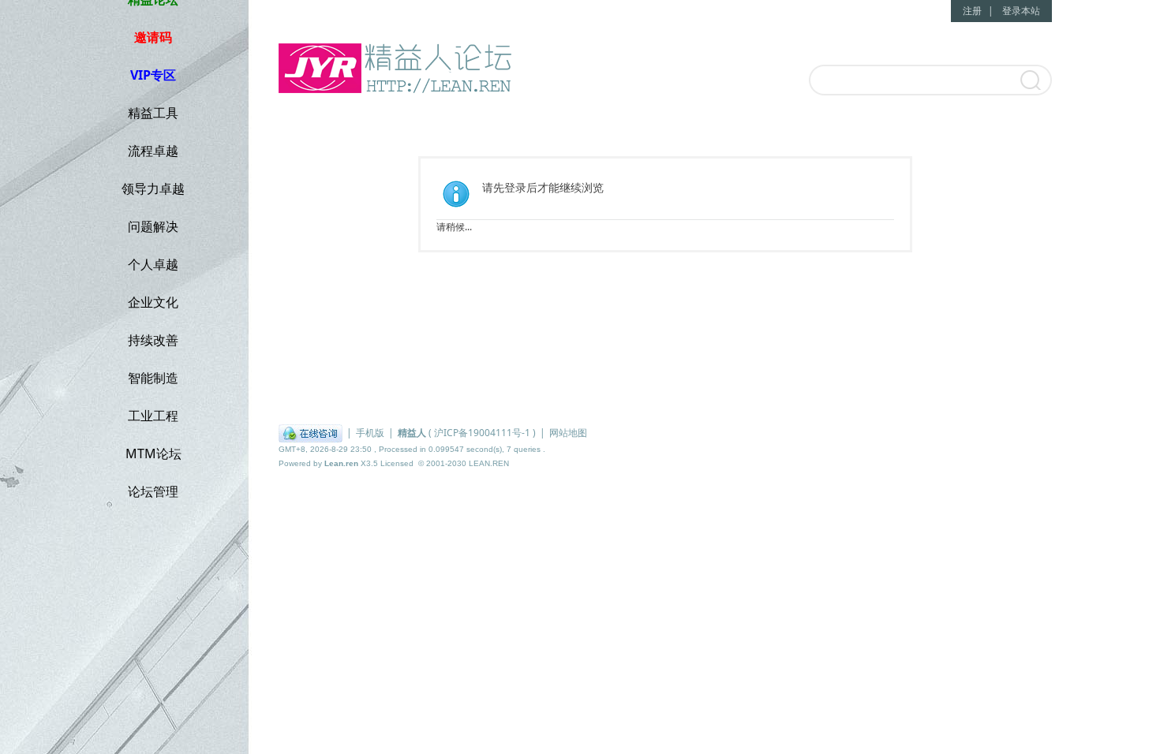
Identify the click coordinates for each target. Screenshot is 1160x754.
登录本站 (1021, 10)
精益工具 (153, 112)
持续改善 (153, 340)
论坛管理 (153, 491)
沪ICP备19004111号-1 (482, 432)
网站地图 (568, 432)
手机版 (370, 432)
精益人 (412, 432)
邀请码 (153, 37)
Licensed (396, 463)
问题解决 (153, 226)
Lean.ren (341, 463)
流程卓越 (153, 150)
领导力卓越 (153, 188)
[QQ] (310, 432)
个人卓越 (153, 264)
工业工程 (153, 415)
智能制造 (153, 377)
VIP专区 (153, 75)
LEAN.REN (489, 463)
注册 (972, 10)
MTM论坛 (153, 453)
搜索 (1029, 81)
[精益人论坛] (401, 71)
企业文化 (153, 302)
